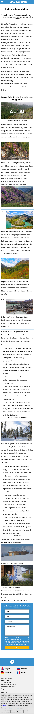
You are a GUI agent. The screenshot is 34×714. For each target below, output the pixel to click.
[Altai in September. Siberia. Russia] (15, 269)
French (23, 672)
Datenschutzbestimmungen (13, 639)
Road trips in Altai (6, 678)
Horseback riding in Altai (8, 684)
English (7, 669)
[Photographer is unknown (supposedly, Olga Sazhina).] (17, 206)
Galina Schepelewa (13, 588)
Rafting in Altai (5, 680)
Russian (24, 669)
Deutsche (8, 672)
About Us (4, 692)
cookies (4, 706)
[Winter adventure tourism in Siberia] (16, 431)
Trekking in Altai (6, 682)
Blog (2, 689)
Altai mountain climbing (8, 686)
